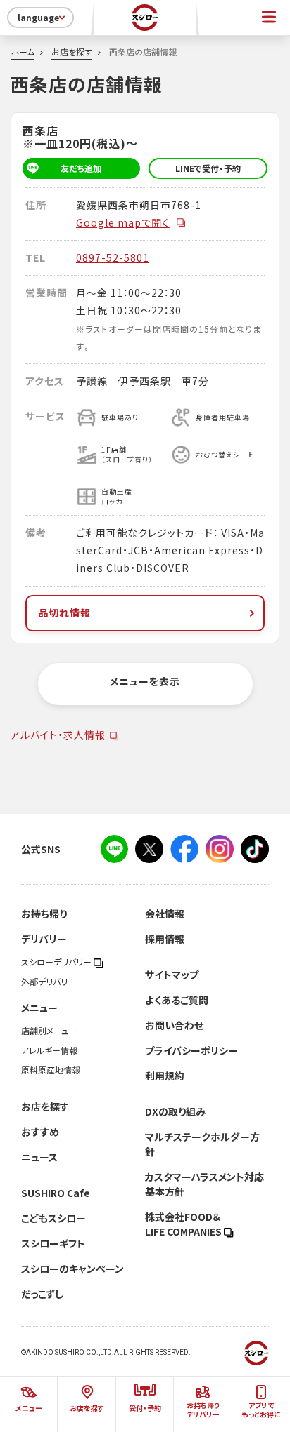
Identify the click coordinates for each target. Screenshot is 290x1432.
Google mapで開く (123, 222)
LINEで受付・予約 (208, 168)
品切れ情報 (64, 612)
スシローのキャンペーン (72, 1269)
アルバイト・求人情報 (58, 735)
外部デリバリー (48, 981)
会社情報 (164, 913)
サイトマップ (171, 975)
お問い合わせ (174, 1025)
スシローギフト (53, 1243)
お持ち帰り (44, 913)
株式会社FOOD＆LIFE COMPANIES (184, 1224)
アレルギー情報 (49, 1050)
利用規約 (164, 1076)
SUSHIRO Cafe (55, 1193)
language (38, 17)
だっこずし (42, 1294)
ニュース (39, 1157)
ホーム (22, 52)
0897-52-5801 (112, 257)
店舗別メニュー (49, 1030)
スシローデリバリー (57, 962)
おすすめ (40, 1132)
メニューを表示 (145, 681)
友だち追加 (81, 168)
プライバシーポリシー (191, 1050)
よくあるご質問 (176, 1000)
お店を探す (71, 52)
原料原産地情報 (50, 1070)
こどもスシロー (53, 1218)
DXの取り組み (175, 1111)
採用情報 (164, 939)
